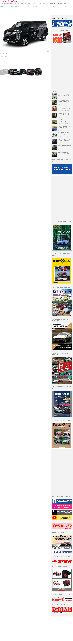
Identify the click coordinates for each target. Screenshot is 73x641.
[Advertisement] (36, 11)
